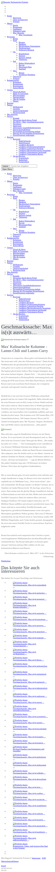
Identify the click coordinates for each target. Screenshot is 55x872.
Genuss (10, 90)
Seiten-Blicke (18, 88)
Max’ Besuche (18, 33)
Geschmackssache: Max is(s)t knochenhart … (29, 730)
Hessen (21, 73)
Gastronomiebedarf (20, 110)
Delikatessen (18, 107)
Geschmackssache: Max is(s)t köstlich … (29, 743)
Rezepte (10, 103)
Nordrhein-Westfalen (27, 74)
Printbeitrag (6, 561)
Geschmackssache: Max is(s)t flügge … (28, 660)
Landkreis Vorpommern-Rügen (31, 154)
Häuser (9, 23)
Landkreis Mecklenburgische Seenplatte (35, 150)
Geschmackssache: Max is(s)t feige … (28, 787)
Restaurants (17, 27)
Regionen (11, 37)
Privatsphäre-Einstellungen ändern (26, 131)
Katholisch (23, 160)
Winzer (15, 101)
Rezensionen (18, 86)
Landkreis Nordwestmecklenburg (32, 147)
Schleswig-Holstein (26, 50)
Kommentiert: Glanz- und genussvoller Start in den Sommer (30, 847)
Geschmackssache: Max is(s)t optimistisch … (29, 675)
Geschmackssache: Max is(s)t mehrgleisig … (29, 758)
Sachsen (22, 56)
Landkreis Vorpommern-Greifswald (32, 152)
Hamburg (22, 44)
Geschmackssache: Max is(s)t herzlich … (29, 820)
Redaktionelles (13, 80)
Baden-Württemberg (27, 63)
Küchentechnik (19, 112)
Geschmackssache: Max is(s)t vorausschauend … (24, 645)
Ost (14, 52)
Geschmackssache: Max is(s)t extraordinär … (29, 586)
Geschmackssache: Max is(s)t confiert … (29, 793)
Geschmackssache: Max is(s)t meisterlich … (30, 826)
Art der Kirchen (19, 156)
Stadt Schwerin (25, 141)
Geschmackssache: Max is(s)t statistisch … (30, 682)
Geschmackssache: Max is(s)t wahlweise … (30, 696)
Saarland (22, 69)
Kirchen (10, 137)
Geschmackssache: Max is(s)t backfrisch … (30, 832)
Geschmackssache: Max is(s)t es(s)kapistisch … (24, 653)
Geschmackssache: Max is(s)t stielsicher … (30, 593)
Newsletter (17, 124)
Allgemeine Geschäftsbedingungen (27, 128)
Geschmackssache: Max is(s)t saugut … (28, 702)
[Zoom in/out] (11, 868)
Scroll (3, 866)
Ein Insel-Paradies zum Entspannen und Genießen (28, 750)
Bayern (21, 65)
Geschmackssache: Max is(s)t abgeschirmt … (29, 780)
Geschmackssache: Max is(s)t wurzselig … (29, 613)
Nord (15, 40)
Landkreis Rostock (26, 145)
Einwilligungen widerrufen (23, 135)
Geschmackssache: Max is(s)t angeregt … (29, 625)
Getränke (16, 109)
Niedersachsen (24, 48)
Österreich (17, 76)
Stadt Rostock (24, 143)
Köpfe (9, 16)
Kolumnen (17, 82)
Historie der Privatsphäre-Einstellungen (28, 133)
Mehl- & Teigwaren (20, 93)
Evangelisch (24, 158)
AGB (44, 858)
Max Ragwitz (12, 114)
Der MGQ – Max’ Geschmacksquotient (28, 122)
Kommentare (18, 84)
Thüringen (23, 59)
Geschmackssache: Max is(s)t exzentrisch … (30, 716)
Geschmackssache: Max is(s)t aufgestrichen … (30, 667)
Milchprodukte (19, 95)
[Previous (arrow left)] (2, 870)
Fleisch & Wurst (19, 92)
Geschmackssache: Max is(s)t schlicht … (29, 814)
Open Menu (7, 169)
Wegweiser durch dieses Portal (25, 120)
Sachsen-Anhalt (25, 57)
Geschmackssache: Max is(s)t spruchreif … (30, 632)
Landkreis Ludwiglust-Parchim (31, 148)
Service (10, 116)
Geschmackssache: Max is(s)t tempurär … (29, 638)
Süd (14, 61)
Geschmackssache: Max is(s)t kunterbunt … (30, 619)
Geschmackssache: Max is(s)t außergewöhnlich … (24, 839)
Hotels (15, 25)
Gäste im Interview (20, 20)
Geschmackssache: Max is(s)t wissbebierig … (29, 806)
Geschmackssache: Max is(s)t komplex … (29, 737)
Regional (16, 139)
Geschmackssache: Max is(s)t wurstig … (29, 723)
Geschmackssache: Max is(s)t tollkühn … (29, 773)
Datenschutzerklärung (21, 129)
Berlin (15, 38)
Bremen (22, 42)
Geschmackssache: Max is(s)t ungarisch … (30, 599)
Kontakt (16, 118)
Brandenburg (24, 54)
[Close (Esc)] (2, 868)
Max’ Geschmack (25, 35)
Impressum (17, 126)
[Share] (5, 868)
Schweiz (16, 78)
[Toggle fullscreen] (8, 868)
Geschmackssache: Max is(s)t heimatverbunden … (24, 606)
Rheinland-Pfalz (25, 67)
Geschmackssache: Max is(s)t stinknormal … (29, 766)
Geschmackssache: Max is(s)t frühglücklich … (30, 689)
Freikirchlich (24, 162)
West (15, 71)
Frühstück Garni (19, 31)
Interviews (17, 18)
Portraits (16, 21)
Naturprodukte (18, 97)
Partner (10, 105)
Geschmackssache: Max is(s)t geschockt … (30, 799)
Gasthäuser (17, 29)
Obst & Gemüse (19, 99)
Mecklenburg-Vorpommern (29, 46)
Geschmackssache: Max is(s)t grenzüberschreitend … (24, 709)
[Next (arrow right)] (5, 870)
